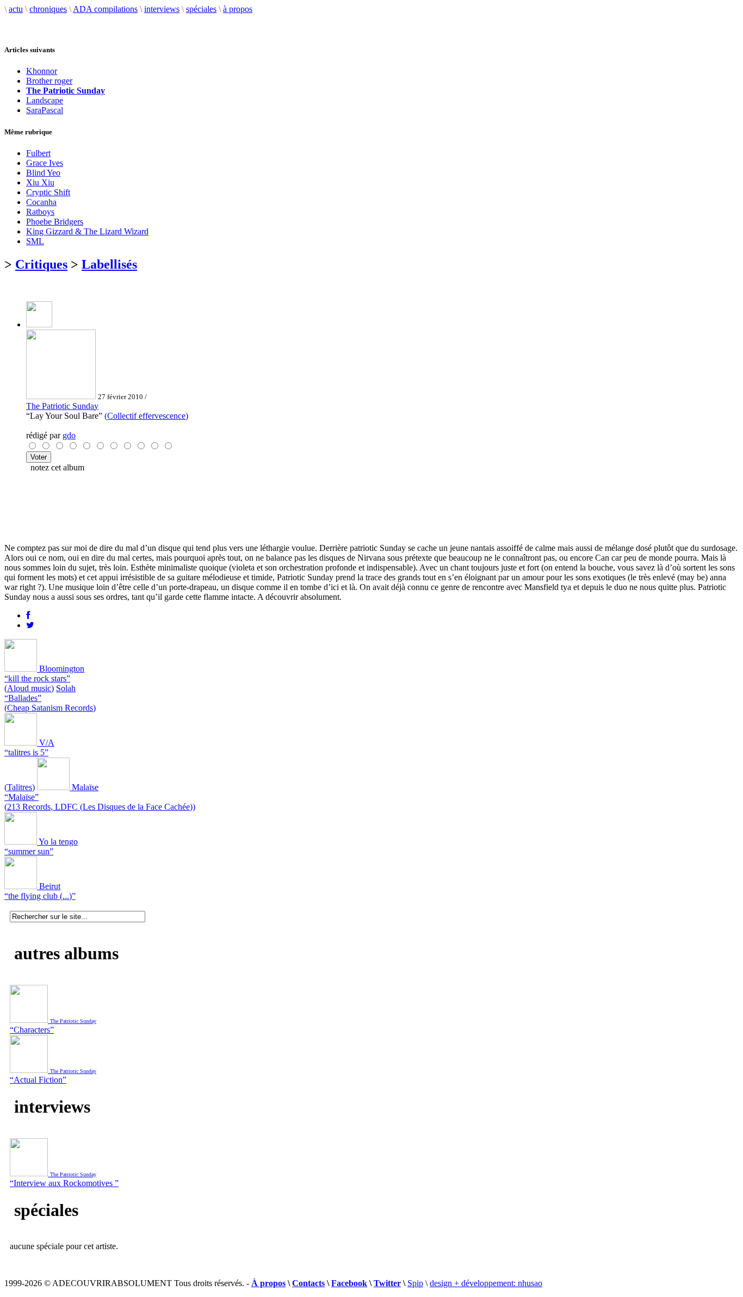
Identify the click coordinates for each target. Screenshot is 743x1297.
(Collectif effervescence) (146, 415)
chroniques (48, 9)
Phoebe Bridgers (54, 221)
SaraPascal (44, 110)
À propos (268, 1283)
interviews (161, 9)
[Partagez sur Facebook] (28, 615)
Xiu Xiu (40, 182)
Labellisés (109, 264)
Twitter (387, 1283)
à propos (237, 9)
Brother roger (49, 80)
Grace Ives (44, 162)
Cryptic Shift (48, 192)
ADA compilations (105, 9)
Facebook (349, 1283)
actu (16, 9)
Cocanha (41, 202)
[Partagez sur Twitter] (30, 625)
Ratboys (40, 211)
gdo (69, 435)
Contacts (308, 1283)
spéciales (201, 9)
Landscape (44, 100)
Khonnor (41, 71)
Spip (415, 1283)
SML (35, 241)
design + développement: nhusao (486, 1283)
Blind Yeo (43, 172)
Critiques (41, 264)
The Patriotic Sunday (62, 406)
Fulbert (38, 153)
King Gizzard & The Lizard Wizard (87, 231)
